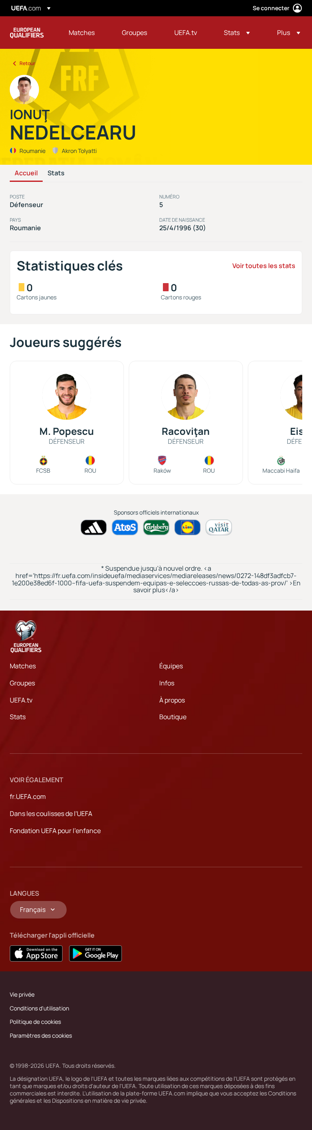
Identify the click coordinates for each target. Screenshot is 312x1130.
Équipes (171, 665)
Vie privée (22, 994)
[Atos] (125, 527)
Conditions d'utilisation (39, 1008)
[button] (237, 32)
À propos (172, 700)
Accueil (26, 173)
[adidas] (93, 527)
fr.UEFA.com (28, 796)
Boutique (172, 716)
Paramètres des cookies (41, 1035)
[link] (81, 32)
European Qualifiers (27, 32)
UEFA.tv (21, 700)
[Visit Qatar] (219, 527)
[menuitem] (85, 32)
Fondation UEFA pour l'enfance (55, 830)
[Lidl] (187, 527)
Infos (166, 682)
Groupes (22, 682)
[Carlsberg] (156, 527)
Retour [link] (27, 63)
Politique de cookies (35, 1021)
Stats (56, 173)
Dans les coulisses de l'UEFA (51, 813)
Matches (23, 665)
